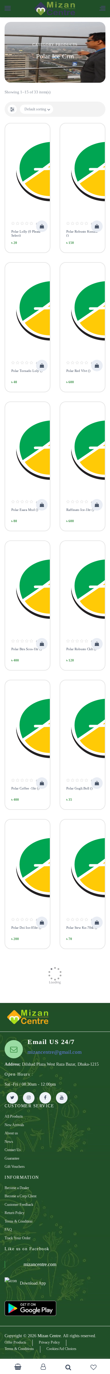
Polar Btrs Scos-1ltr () (26, 649)
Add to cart (42, 226)
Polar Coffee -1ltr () (25, 788)
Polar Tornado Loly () (26, 371)
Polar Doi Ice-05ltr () (26, 927)
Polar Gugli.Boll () (79, 788)
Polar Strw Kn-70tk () (81, 927)
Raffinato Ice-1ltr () (80, 510)
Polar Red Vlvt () (78, 371)
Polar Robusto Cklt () (81, 649)
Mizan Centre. (50, 1336)
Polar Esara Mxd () (24, 510)
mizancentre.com (40, 1264)
